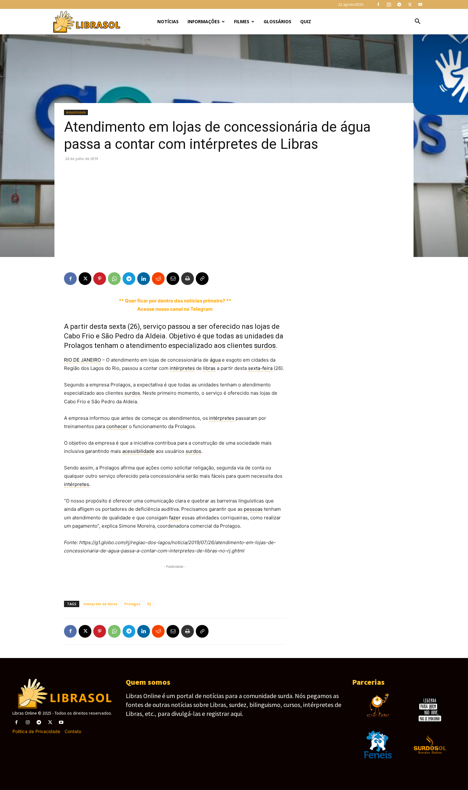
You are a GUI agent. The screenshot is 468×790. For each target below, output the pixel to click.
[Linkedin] (143, 278)
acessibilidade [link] (138, 451)
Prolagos (132, 603)
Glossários (277, 21)
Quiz (305, 21)
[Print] (187, 278)
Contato (73, 731)
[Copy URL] (202, 278)
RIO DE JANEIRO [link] (82, 360)
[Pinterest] (99, 278)
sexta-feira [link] (260, 368)
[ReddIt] (158, 278)
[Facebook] (378, 4)
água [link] (215, 360)
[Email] (173, 278)
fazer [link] (175, 518)
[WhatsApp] (114, 278)
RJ (149, 603)
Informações (204, 21)
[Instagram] (389, 4)
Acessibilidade (76, 112)
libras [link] (209, 368)
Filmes (241, 21)
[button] (417, 22)
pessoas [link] (253, 509)
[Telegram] (399, 4)
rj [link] (128, 542)
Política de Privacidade (36, 731)
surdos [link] (265, 346)
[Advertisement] (234, 209)
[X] (410, 4)
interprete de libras (100, 603)
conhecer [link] (117, 426)
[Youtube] (420, 4)
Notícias (168, 21)
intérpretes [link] (182, 368)
